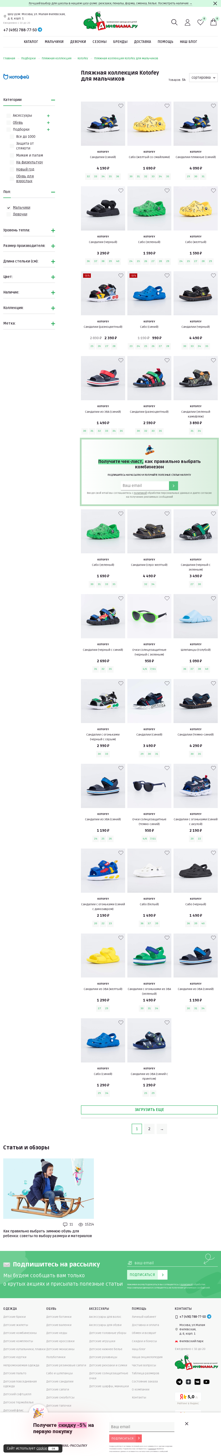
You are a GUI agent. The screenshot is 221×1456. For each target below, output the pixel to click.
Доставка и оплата (145, 1325)
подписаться (122, 1438)
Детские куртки (14, 1357)
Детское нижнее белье (105, 1349)
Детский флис (13, 1410)
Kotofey (82, 58)
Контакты (139, 1397)
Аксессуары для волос (105, 1317)
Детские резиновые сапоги (66, 1365)
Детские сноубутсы (60, 1397)
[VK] (197, 1381)
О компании (140, 1389)
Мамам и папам (29, 155)
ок (53, 1448)
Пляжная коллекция (56, 58)
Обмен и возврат (144, 1333)
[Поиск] (174, 22)
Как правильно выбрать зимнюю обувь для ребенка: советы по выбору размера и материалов (47, 1233)
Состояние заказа (145, 1381)
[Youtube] (206, 1381)
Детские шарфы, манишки (109, 1386)
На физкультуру (29, 162)
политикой (140, 493)
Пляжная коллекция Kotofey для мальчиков (126, 58)
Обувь (18, 123)
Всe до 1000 (25, 137)
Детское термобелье (18, 1402)
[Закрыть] (215, 3)
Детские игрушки (102, 1341)
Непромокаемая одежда (21, 1365)
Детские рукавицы (103, 1357)
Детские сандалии (59, 1381)
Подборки (28, 58)
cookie (41, 1448)
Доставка (142, 42)
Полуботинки (55, 1357)
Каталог (31, 42)
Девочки (78, 42)
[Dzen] (188, 1381)
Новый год (25, 169)
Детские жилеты (15, 1325)
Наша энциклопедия (147, 1357)
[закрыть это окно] (186, 1423)
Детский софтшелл (17, 1394)
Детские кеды (56, 1333)
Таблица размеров (145, 1373)
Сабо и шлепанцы (59, 1373)
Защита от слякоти (25, 146)
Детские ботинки (58, 1317)
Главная (9, 58)
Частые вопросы (144, 1365)
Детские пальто (14, 1373)
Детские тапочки (58, 1405)
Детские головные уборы (107, 1333)
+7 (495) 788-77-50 (20, 30)
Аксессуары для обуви (105, 1325)
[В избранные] (121, 106)
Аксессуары (22, 115)
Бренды (120, 42)
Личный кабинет (144, 1317)
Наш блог (188, 42)
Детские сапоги (57, 1389)
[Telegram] (40, 30)
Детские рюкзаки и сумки (108, 1365)
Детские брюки (14, 1317)
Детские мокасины (60, 1349)
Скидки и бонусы (144, 1341)
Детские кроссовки (60, 1341)
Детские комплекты (18, 1341)
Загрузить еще (149, 1109)
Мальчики (54, 42)
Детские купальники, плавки (24, 1349)
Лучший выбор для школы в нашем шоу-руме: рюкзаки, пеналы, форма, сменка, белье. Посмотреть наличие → (110, 3)
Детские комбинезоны (20, 1333)
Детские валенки (58, 1325)
